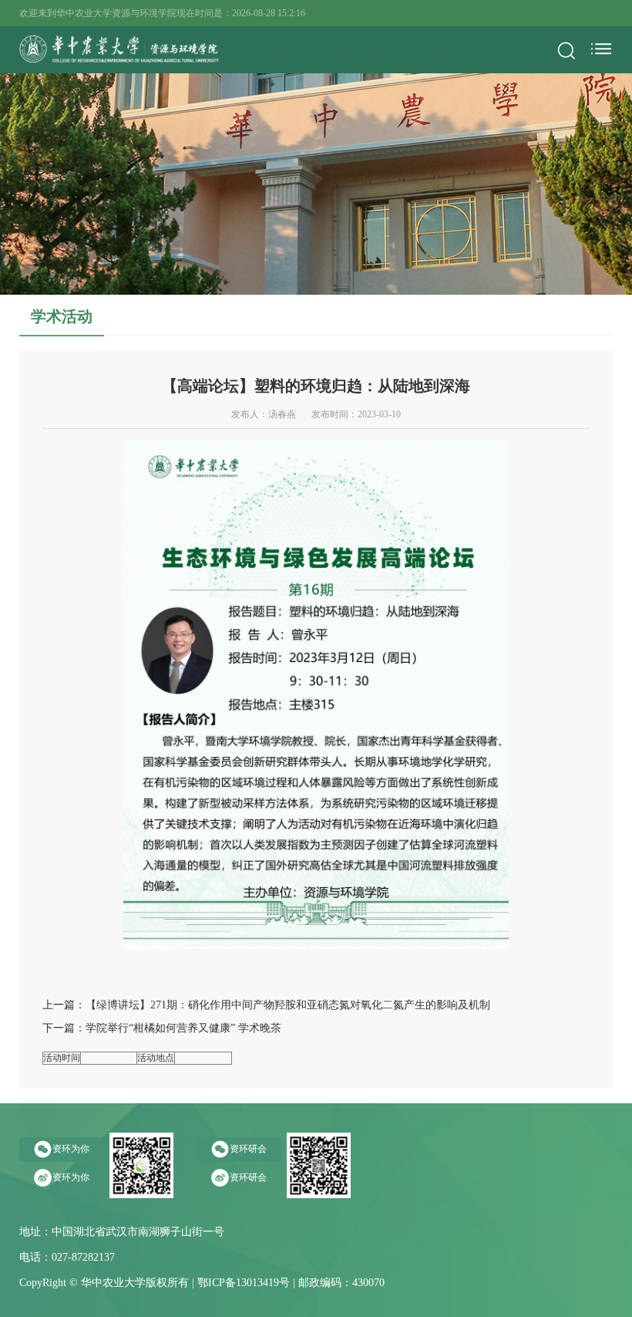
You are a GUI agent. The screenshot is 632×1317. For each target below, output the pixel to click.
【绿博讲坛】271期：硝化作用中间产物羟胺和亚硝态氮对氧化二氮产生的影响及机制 (288, 1005)
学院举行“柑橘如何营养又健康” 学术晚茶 (183, 1028)
